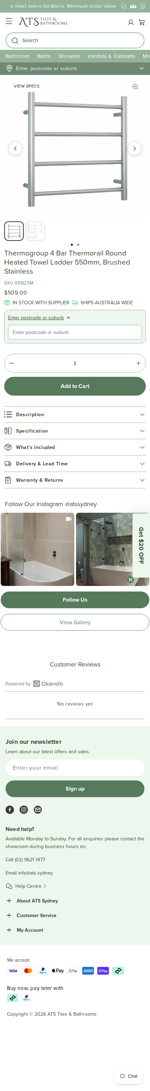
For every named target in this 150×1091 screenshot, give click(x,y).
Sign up (75, 789)
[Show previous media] (15, 148)
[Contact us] (124, 6)
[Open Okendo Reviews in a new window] (34, 683)
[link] (37, 549)
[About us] (133, 6)
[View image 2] (35, 231)
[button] (8, 22)
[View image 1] (14, 231)
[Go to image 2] (78, 245)
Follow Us (75, 600)
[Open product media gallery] (135, 87)
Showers (69, 56)
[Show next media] (135, 148)
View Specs (26, 86)
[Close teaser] (130, 579)
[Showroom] (143, 6)
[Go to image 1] (72, 245)
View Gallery (75, 622)
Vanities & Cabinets (111, 56)
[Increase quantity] (138, 363)
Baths (44, 56)
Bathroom (18, 56)
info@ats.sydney (35, 872)
